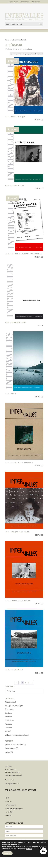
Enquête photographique (14, 808)
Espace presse (14, 2)
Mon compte (25, 2)
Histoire (8, 717)
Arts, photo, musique (14, 706)
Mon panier (35, 2)
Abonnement (10, 702)
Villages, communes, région (17, 735)
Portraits (8, 728)
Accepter (7, 853)
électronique (10, 748)
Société (8, 731)
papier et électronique (14, 745)
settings (29, 849)
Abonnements (11, 805)
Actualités (9, 812)
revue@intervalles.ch (12, 784)
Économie (9, 709)
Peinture (8, 724)
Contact (8, 815)
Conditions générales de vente (20, 790)
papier (7, 752)
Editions (8, 713)
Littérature (16, 40)
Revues (9, 801)
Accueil (7, 40)
